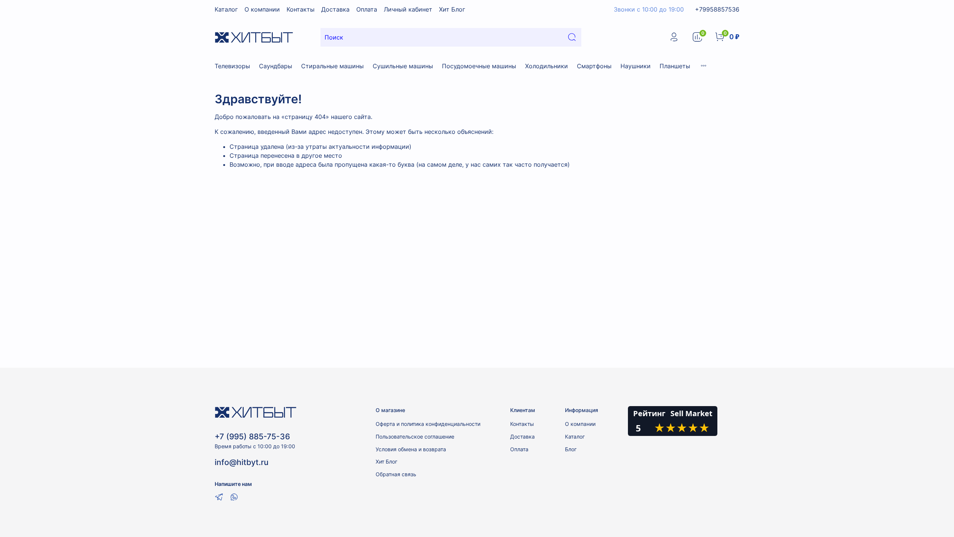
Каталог (226, 9)
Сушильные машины (403, 66)
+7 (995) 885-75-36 (252, 436)
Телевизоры (232, 66)
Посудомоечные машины (479, 66)
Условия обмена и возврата (411, 449)
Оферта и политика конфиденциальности (428, 424)
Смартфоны (594, 66)
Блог (570, 449)
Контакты (301, 9)
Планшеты (675, 66)
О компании (262, 9)
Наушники (635, 66)
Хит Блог (452, 9)
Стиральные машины (332, 66)
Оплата (366, 9)
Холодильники (546, 66)
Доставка (335, 9)
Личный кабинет (408, 9)
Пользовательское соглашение (415, 436)
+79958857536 (717, 9)
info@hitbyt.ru (241, 462)
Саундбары (275, 66)
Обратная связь (396, 474)
